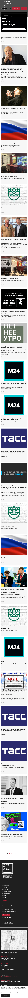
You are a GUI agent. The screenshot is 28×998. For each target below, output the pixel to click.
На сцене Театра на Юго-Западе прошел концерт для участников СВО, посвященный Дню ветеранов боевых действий (14, 487)
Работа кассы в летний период (9, 278)
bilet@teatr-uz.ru (5, 980)
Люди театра (5, 889)
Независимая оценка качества (9, 903)
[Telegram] (22, 8)
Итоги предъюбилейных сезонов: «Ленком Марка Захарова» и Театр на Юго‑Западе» (14, 240)
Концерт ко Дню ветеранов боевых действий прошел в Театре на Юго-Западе (13, 419)
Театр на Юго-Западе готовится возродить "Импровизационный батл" (12, 764)
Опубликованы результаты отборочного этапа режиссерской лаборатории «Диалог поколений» (14, 312)
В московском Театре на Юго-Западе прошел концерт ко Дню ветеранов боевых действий (13, 452)
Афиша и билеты (5, 885)
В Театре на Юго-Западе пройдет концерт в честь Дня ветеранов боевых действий (13, 730)
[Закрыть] (26, 986)
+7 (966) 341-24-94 (6, 922)
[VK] (25, 8)
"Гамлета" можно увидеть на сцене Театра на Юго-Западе (13, 384)
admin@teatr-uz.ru (5, 983)
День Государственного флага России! (11, 143)
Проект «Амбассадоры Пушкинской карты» (12, 834)
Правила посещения (6, 891)
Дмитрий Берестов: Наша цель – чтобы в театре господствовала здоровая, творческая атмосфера (13, 800)
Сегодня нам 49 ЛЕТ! (6, 694)
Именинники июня (5, 628)
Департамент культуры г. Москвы (10, 905)
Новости (4, 895)
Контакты (4, 897)
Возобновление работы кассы (9, 176)
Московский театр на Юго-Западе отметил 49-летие (13, 661)
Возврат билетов (6, 893)
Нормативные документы (7, 907)
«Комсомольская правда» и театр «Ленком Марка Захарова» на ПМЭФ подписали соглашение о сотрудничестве (12, 591)
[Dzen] (9, 915)
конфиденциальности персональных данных (16, 992)
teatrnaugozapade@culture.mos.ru (9, 976)
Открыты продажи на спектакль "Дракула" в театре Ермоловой (13, 109)
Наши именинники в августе (8, 207)
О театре (4, 883)
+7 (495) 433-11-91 (6, 917)
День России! (4, 557)
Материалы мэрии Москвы (7, 909)
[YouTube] (7, 915)
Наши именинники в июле (7, 526)
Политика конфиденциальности (9, 911)
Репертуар (4, 887)
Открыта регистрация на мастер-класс (11, 35)
